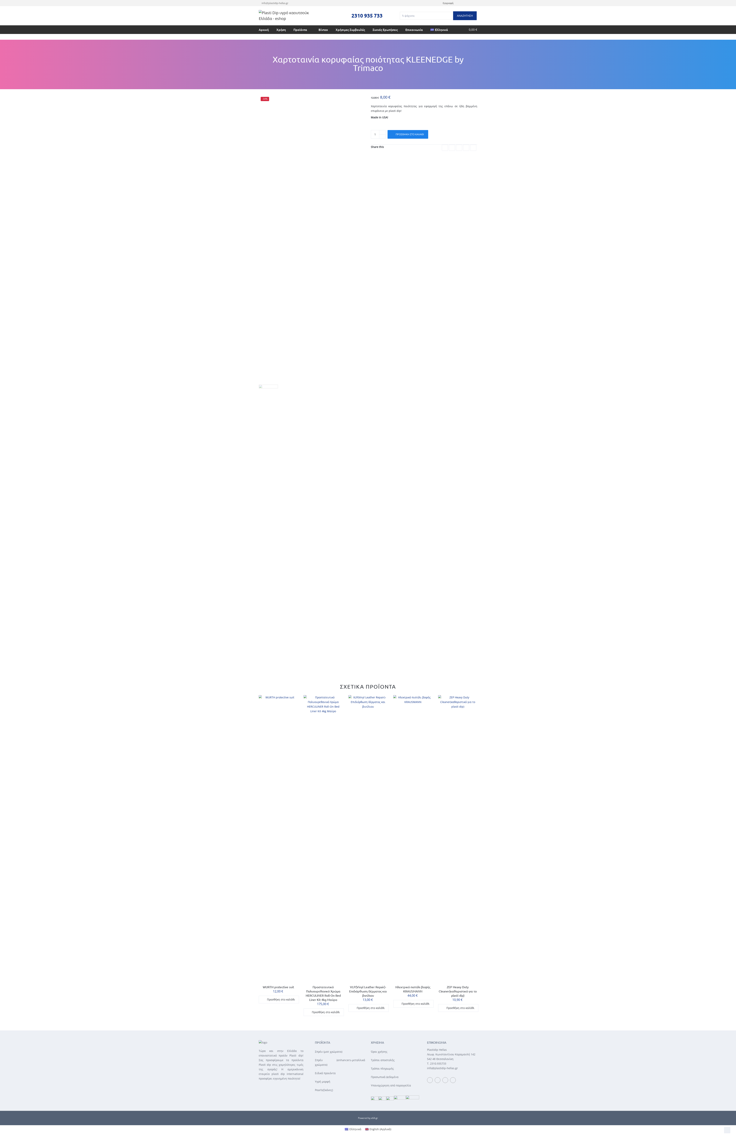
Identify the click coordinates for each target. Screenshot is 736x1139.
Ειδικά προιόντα (325, 1073)
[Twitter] (471, 3)
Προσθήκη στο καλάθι (410, 134)
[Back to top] (727, 1130)
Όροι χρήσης (379, 1051)
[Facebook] (461, 3)
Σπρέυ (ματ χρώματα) (328, 1051)
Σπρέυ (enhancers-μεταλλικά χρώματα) (340, 1062)
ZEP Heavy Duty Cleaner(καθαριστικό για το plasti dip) (458, 991)
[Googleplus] (459, 148)
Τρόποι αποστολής (383, 1060)
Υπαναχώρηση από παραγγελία (391, 1085)
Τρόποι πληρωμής (382, 1068)
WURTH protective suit (278, 987)
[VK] (473, 148)
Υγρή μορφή (322, 1081)
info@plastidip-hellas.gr (275, 3)
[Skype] (476, 3)
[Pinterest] (466, 148)
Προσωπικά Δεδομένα (384, 1077)
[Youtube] (466, 3)
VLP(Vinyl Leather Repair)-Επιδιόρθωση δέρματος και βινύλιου (368, 991)
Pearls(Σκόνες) (324, 1090)
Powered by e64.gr (368, 1118)
